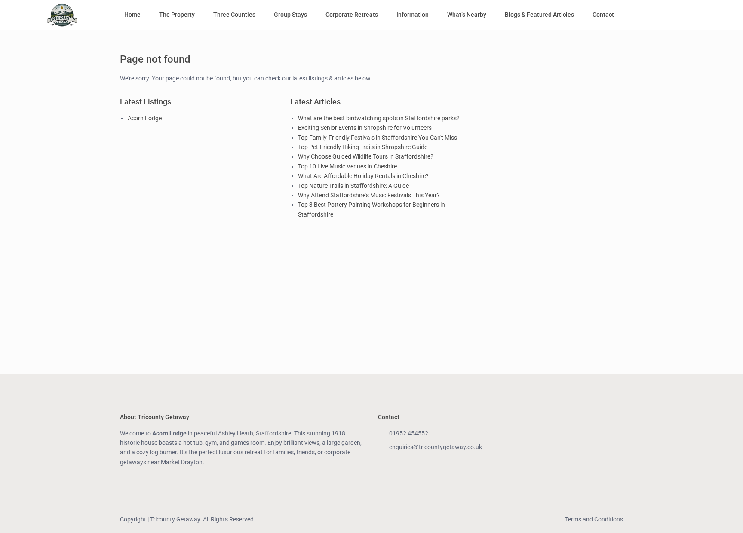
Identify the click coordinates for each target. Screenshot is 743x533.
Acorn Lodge (145, 118)
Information (412, 14)
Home (132, 14)
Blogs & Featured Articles (539, 14)
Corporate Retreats (351, 14)
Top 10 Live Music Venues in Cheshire (347, 166)
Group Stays (290, 14)
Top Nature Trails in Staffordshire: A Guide (353, 185)
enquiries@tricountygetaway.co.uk (435, 447)
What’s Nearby (466, 14)
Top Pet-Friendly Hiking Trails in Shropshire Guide (362, 147)
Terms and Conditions (594, 519)
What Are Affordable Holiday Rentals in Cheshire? (363, 175)
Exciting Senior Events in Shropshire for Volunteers (365, 127)
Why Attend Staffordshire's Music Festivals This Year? (369, 195)
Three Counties (234, 14)
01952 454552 (408, 433)
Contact (603, 14)
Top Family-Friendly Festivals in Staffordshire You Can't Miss (377, 137)
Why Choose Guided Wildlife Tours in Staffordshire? (365, 156)
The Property (177, 14)
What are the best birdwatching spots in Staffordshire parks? (379, 118)
